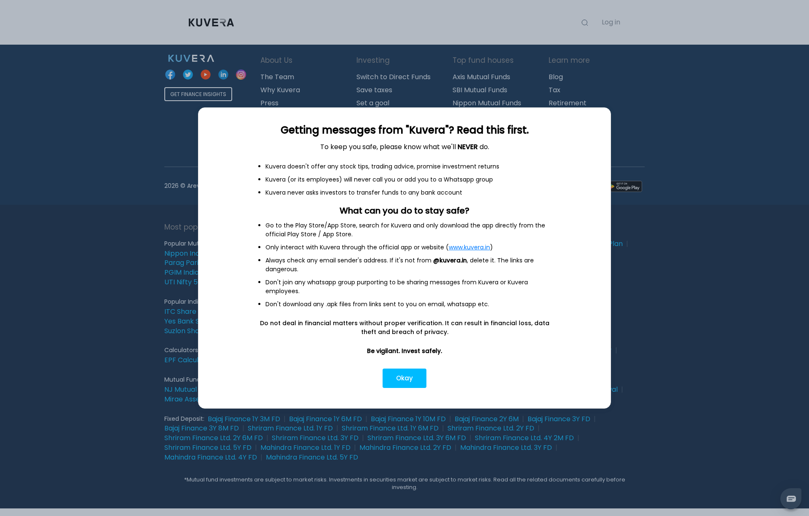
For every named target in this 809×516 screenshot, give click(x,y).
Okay (404, 378)
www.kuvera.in (469, 247)
